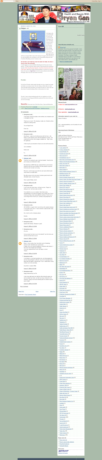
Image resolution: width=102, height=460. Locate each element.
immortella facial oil (64, 334)
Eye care (62, 274)
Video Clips (62, 431)
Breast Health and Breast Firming (67, 171)
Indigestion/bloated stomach (66, 338)
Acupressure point (64, 153)
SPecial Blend (63, 411)
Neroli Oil (62, 369)
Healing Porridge (63, 324)
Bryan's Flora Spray (64, 197)
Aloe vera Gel (63, 155)
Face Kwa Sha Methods (65, 278)
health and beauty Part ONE (66, 328)
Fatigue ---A (24, 28)
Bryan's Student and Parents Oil (67, 236)
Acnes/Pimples (63, 151)
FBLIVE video (63, 284)
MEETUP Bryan (63, 355)
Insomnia (62, 339)
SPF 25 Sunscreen (64, 413)
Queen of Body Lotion (65, 389)
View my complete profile (66, 61)
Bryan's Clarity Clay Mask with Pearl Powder (70, 179)
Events (61, 272)
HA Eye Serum (63, 314)
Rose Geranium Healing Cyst (66, 401)
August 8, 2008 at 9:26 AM (30, 202)
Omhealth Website (64, 445)
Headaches (62, 322)
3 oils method (63, 147)
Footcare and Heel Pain (65, 300)
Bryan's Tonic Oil (63, 238)
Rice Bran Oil (63, 397)
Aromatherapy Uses (64, 157)
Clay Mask (62, 254)
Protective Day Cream (65, 387)
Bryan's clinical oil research (66, 181)
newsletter (62, 371)
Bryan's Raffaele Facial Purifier (67, 219)
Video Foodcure (63, 433)
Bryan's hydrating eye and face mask (68, 209)
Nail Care (62, 365)
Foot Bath (62, 296)
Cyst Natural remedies (65, 258)
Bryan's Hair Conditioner (65, 203)
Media (61, 351)
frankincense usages (64, 302)
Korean (61, 343)
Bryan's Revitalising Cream (66, 223)
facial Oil (62, 280)
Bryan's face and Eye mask (66, 189)
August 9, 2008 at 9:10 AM (30, 268)
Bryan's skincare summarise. (66, 233)
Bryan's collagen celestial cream (67, 183)
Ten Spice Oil (63, 415)
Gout (61, 310)
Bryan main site (63, 440)
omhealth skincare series (65, 373)
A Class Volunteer (64, 149)
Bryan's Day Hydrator (64, 185)
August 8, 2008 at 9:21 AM (30, 182)
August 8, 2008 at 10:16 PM (30, 253)
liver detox (62, 347)
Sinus (61, 405)
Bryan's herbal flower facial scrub (67, 207)
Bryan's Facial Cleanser (65, 191)
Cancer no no (63, 246)
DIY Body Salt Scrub (64, 266)
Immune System (63, 336)
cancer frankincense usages (66, 244)
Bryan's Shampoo (64, 229)
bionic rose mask (64, 163)
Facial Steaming (63, 282)
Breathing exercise (45, 108)
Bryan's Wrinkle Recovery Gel (66, 240)
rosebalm (62, 403)
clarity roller (62, 252)
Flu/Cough (62, 288)
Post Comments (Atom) (30, 294)
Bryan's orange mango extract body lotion (69, 217)
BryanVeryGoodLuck (64, 443)
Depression (62, 262)
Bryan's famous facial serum (66, 195)
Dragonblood (62, 268)
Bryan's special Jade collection (67, 442)
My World (62, 361)
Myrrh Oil (62, 363)
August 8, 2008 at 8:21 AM (30, 131)
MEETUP (62, 353)
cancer (61, 242)
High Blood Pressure (64, 332)
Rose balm (62, 399)
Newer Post (21, 291)
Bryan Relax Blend (64, 175)
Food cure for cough (64, 290)
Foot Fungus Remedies (65, 298)
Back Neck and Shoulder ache (67, 159)
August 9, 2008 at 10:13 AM (30, 283)
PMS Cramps (63, 379)
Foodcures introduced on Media (67, 294)
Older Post (52, 291)
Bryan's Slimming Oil (64, 235)
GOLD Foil (62, 308)
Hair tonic (62, 318)
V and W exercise (64, 425)
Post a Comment (24, 286)
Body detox (62, 167)
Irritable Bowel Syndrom (65, 341)
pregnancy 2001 (63, 385)
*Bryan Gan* (63, 47)
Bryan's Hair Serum (64, 205)
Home (37, 291)
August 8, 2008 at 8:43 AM (30, 155)
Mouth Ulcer (62, 357)
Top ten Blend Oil (64, 421)
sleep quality (63, 407)
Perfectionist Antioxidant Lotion (67, 377)
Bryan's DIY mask (64, 187)
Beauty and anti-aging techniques (32, 108)
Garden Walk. (63, 304)
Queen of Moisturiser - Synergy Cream (68, 391)
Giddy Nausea (63, 306)
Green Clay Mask (64, 312)
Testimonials (63, 417)
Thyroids (62, 419)
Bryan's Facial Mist (64, 193)
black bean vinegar (64, 165)
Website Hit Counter (63, 453)
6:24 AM (35, 106)
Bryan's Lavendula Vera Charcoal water (69, 213)
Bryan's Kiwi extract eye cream (67, 211)
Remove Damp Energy (65, 395)
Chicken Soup (63, 248)
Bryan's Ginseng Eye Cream (66, 199)
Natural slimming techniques (66, 367)
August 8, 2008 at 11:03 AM (30, 218)
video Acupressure (64, 427)
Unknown (26, 158)
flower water (62, 286)
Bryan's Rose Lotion (64, 225)
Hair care (62, 316)
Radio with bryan (63, 393)
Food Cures (62, 292)
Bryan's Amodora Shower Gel (66, 177)
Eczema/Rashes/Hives (65, 270)
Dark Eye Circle (63, 260)
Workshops (62, 435)
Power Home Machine (65, 383)
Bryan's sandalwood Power (66, 227)
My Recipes (62, 359)
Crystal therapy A (64, 256)
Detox (61, 264)
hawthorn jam (63, 320)
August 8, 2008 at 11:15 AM (30, 226)
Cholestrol (62, 250)
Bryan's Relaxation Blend (65, 221)
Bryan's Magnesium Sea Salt (66, 215)
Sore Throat (62, 409)
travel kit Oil (62, 423)
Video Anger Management (66, 429)
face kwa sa (62, 276)
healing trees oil (63, 326)
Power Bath (62, 381)
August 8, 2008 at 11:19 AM (30, 238)
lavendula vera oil (64, 345)
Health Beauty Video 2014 (66, 330)
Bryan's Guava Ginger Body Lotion (68, 201)
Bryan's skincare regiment (66, 231)
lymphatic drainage (64, 349)
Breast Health (63, 169)
